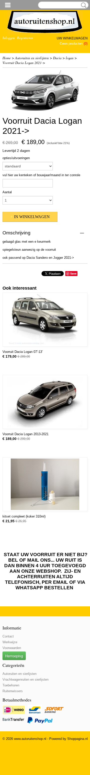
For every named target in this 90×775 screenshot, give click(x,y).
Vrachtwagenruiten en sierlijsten (25, 679)
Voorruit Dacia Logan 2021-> (23, 62)
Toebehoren (10, 685)
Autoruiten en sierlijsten (32, 57)
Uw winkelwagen (72, 38)
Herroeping (14, 655)
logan (70, 57)
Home (6, 57)
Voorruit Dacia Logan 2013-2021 (25, 434)
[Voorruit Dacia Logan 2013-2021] (45, 402)
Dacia (57, 57)
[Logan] (45, 90)
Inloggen (8, 37)
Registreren (25, 37)
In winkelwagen (32, 217)
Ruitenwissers (12, 691)
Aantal (7, 192)
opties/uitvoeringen (16, 158)
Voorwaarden (11, 648)
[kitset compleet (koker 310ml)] (45, 484)
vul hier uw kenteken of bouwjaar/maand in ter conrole (41, 175)
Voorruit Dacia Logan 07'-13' (22, 352)
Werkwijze (9, 642)
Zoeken (82, 5)
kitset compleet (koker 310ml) (24, 516)
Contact (8, 636)
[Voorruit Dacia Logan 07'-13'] (45, 319)
